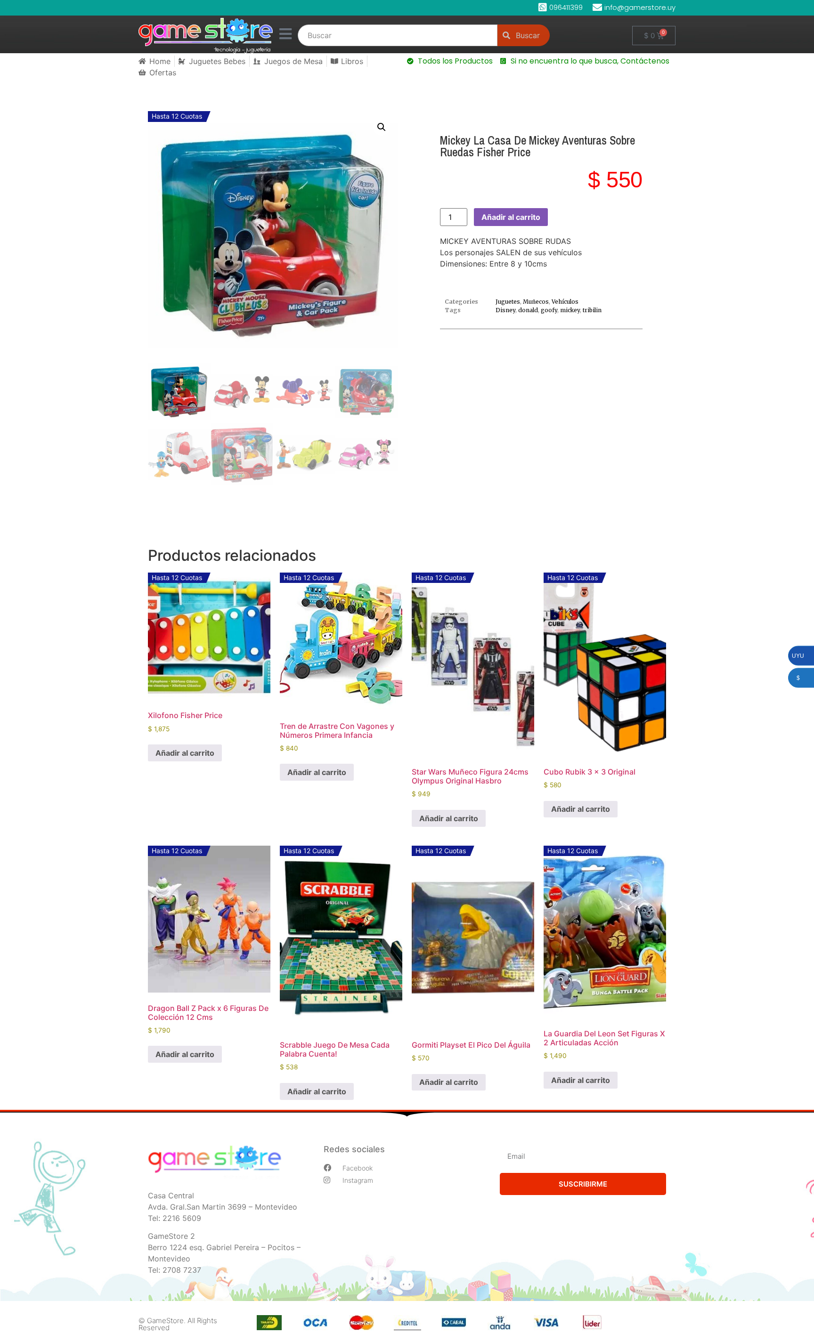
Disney (505, 310)
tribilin (592, 310)
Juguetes (508, 301)
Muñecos (536, 301)
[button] (381, 127)
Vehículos (565, 301)
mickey (570, 310)
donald (528, 310)
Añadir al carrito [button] (184, 753)
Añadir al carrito (510, 217)
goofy (549, 310)
